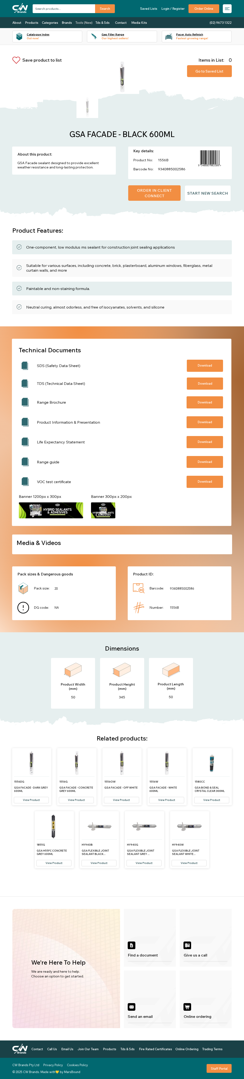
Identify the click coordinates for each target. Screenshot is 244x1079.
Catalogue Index (38, 34)
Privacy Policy (53, 1065)
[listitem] (150, 938)
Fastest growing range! (192, 38)
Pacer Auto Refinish (189, 34)
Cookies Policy (77, 1065)
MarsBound (72, 1072)
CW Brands (31, 1072)
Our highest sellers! (115, 38)
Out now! (33, 38)
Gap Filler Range (113, 34)
